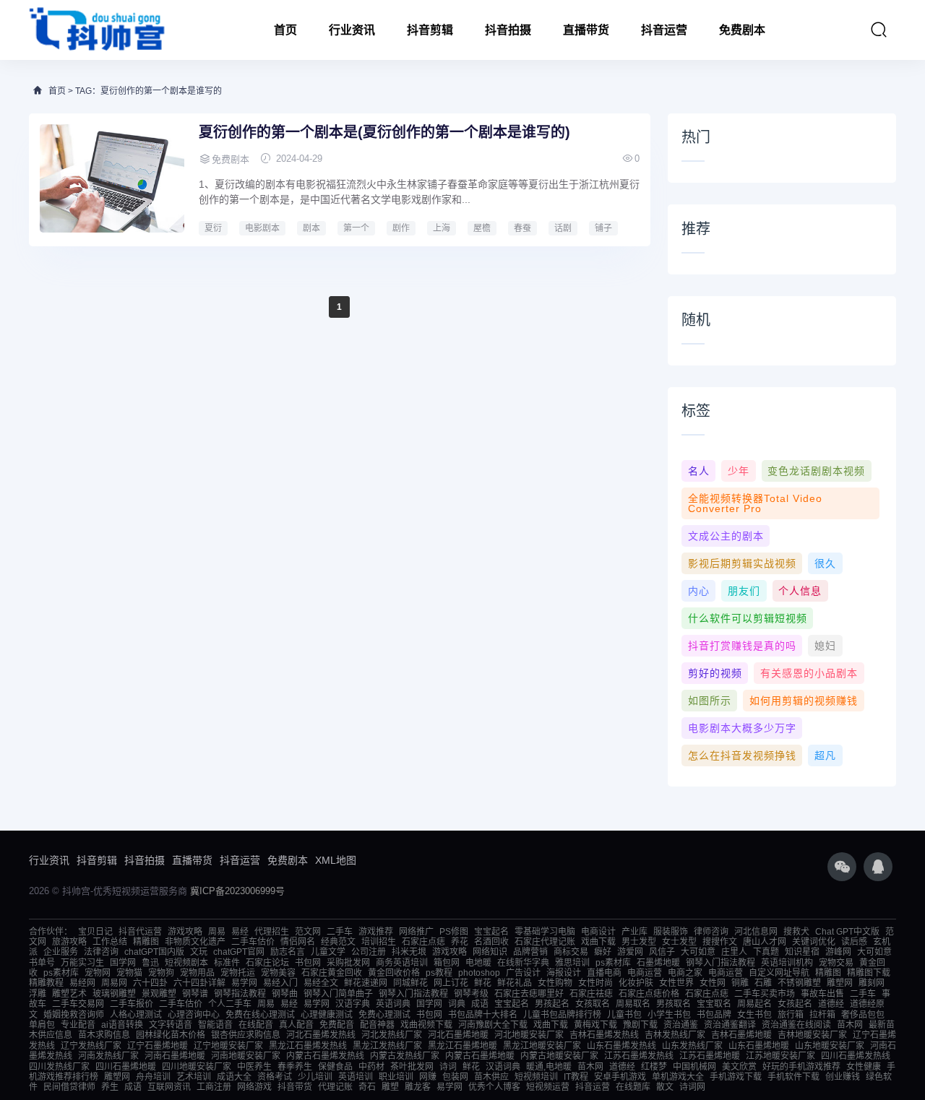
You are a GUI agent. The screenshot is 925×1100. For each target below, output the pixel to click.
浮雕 (37, 994)
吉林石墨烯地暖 (741, 1035)
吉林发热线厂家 (675, 1035)
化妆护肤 (636, 983)
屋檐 (482, 228)
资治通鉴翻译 (730, 1025)
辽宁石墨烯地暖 (157, 1046)
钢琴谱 (195, 994)
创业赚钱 (842, 1077)
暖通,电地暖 (549, 1067)
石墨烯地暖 (658, 963)
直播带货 (586, 30)
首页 (285, 30)
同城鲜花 (410, 983)
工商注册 (214, 1087)
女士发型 (679, 942)
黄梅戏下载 (595, 1025)
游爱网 (630, 952)
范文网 (308, 932)
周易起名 (754, 1004)
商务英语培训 (402, 963)
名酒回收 (491, 942)
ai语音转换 (122, 1025)
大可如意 (698, 952)
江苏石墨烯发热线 (639, 1056)
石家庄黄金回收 (331, 973)
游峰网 (838, 952)
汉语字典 (352, 1004)
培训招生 (378, 942)
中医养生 (254, 1067)
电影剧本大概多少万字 (742, 728)
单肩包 (42, 1025)
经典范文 (338, 942)
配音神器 (377, 1025)
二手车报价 (131, 1004)
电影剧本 (262, 228)
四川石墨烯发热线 (855, 1056)
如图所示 (709, 700)
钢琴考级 (471, 994)
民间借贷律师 (69, 1087)
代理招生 (271, 932)
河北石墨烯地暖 (458, 1035)
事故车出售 (822, 994)
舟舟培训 (153, 1077)
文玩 (198, 952)
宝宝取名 (714, 1004)
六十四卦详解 (199, 983)
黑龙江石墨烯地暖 (462, 1046)
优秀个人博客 (494, 1087)
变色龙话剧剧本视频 (816, 471)
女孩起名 (795, 1004)
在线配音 (255, 1025)
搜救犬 (796, 932)
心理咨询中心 (194, 1015)
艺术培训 (193, 1077)
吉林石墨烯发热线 (604, 1035)
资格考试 (274, 1077)
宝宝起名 (491, 932)
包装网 (455, 1077)
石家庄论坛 (267, 963)
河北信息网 (756, 932)
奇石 (367, 1087)
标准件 (227, 963)
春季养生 (295, 1067)
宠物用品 (197, 973)
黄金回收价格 (394, 973)
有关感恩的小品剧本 (809, 673)
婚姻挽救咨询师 (73, 1015)
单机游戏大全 (678, 1077)
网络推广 (416, 932)
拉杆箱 (822, 1015)
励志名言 (287, 952)
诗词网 (692, 1087)
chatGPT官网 (238, 952)
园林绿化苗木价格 (170, 1035)
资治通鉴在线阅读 (796, 1025)
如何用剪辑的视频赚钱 (803, 700)
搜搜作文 (719, 942)
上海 (441, 228)
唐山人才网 (764, 942)
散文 (665, 1087)
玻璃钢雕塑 (114, 994)
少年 (738, 471)
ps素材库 (613, 963)
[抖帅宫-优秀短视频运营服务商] (98, 30)
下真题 (766, 952)
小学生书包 (669, 1015)
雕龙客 (418, 1087)
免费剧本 (742, 30)
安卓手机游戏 (620, 1077)
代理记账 (335, 1087)
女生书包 (754, 1015)
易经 (240, 932)
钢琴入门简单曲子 (338, 994)
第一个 (356, 228)
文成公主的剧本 (726, 536)
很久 (825, 563)
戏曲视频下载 (426, 1025)
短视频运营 (547, 1087)
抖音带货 (295, 1087)
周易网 (114, 983)
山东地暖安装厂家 (829, 1046)
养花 (459, 942)
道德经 (831, 1004)
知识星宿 (802, 952)
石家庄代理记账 (545, 942)
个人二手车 (229, 1004)
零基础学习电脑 (545, 932)
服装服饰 (670, 932)
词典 (456, 1004)
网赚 (427, 1077)
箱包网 (447, 963)
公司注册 (368, 952)
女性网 (713, 983)
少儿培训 (315, 1077)
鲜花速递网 (365, 983)
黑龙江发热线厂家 (387, 1046)
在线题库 (633, 1087)
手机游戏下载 (736, 1077)
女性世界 (676, 983)
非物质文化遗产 (195, 942)
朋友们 (744, 591)
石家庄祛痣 (591, 994)
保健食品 (335, 1067)
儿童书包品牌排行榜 (562, 1015)
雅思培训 (572, 963)
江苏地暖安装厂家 (780, 1056)
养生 (110, 1087)
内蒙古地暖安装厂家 (559, 1056)
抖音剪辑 (430, 30)
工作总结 (109, 942)
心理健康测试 (327, 1015)
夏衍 (213, 228)
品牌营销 (530, 952)
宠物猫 (129, 973)
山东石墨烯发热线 (621, 1046)
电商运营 (644, 973)
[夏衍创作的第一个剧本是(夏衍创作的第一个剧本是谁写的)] (112, 178)
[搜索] (878, 30)
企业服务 (60, 952)
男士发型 (638, 942)
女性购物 (555, 983)
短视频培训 (536, 1077)
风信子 (662, 952)
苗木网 (850, 1025)
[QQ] (878, 866)
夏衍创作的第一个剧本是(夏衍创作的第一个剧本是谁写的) (384, 132)
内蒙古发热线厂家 (404, 1056)
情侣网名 (297, 942)
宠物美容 (278, 973)
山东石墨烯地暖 (758, 1046)
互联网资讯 (169, 1087)
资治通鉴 (680, 1025)
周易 (216, 932)
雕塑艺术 (69, 994)
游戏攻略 (185, 932)
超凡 (825, 755)
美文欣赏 (739, 1067)
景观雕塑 (159, 994)
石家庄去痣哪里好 (529, 994)
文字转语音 (170, 1025)
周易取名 (633, 1004)
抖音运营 (664, 30)
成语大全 (234, 1077)
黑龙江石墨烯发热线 (308, 1046)
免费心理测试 (384, 1015)
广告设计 (523, 973)
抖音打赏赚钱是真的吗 (742, 645)
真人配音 (296, 1025)
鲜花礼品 (514, 983)
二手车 (340, 932)
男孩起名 (552, 1004)
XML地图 (335, 860)
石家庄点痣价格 (649, 994)
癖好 (602, 952)
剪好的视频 (715, 673)
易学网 (244, 983)
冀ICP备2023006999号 (237, 890)
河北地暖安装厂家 (529, 1035)
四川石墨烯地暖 (125, 1067)
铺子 (603, 228)
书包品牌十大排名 (482, 1015)
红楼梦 (654, 1067)
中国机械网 (694, 1067)
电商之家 (685, 973)
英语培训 (355, 1077)
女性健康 (863, 1067)
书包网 (308, 963)
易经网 (82, 983)
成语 (480, 1004)
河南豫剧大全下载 (493, 1025)
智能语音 (215, 1025)
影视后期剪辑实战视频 (742, 563)
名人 (699, 471)
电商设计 (598, 932)
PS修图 (453, 932)
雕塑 (390, 1087)
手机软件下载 (793, 1077)
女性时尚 (595, 983)
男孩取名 (673, 1004)
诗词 (448, 1067)
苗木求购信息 (104, 1035)
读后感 (854, 942)
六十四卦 (150, 983)
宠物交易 (836, 963)
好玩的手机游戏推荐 (801, 1067)
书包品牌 (714, 1015)
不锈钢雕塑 (799, 983)
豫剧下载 (640, 1025)
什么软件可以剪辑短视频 (747, 618)
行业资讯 (352, 30)
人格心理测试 (136, 1015)
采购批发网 (348, 963)
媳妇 (825, 645)
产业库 (634, 932)
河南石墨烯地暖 (175, 1056)
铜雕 (740, 983)
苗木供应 (491, 1077)
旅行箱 (791, 1015)
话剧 (563, 228)
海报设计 (563, 973)
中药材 (371, 1067)
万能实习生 (82, 963)
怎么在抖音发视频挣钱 (742, 755)
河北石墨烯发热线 (321, 1035)
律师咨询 (711, 932)
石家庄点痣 (423, 942)
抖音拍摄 (508, 30)
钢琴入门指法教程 (720, 963)
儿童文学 (328, 952)
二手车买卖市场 (764, 994)
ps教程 (439, 973)
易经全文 (321, 983)
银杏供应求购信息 (245, 1035)
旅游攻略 (69, 942)
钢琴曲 (285, 994)
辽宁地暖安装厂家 (228, 1046)
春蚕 (522, 228)
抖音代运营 (140, 932)
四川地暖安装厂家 (196, 1067)
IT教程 (576, 1077)
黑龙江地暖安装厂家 (542, 1046)
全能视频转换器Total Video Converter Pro (755, 503)
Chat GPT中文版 (847, 932)
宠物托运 (237, 973)
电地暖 (478, 963)
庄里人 (734, 952)
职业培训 (396, 1077)
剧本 (311, 228)
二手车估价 (253, 942)
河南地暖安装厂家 (245, 1056)
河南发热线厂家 (108, 1056)
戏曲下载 (598, 942)
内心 (699, 591)
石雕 (763, 983)
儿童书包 (624, 1015)
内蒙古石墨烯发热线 (325, 1056)
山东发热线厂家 (692, 1046)
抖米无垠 (409, 952)
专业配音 (78, 1025)
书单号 (42, 963)
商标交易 (571, 952)
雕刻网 (872, 983)
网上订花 (451, 983)
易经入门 (280, 983)
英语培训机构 (787, 963)
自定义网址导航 (779, 973)
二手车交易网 (78, 1004)
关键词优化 (813, 942)
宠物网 (98, 973)
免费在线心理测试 (260, 1015)
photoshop (479, 973)
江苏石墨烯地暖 (709, 1056)
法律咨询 (101, 952)
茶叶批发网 (412, 1067)
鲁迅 (150, 963)
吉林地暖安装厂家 (812, 1035)
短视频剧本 (186, 963)
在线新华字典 (523, 963)
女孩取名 (592, 1004)
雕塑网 (840, 983)
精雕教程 (46, 983)
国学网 (123, 963)
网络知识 (490, 952)
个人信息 (800, 591)
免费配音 (336, 1025)
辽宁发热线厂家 (91, 1046)
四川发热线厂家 (59, 1067)
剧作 (401, 228)
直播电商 (604, 973)
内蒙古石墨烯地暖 (480, 1056)
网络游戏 (254, 1087)
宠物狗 (161, 973)
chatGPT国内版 (154, 952)
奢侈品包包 (863, 1015)
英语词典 (393, 1004)
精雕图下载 (868, 973)
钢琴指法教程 (240, 994)
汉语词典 (503, 1067)
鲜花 (482, 983)
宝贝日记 (95, 932)
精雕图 (146, 942)
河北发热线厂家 (391, 1035)
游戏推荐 (375, 932)
